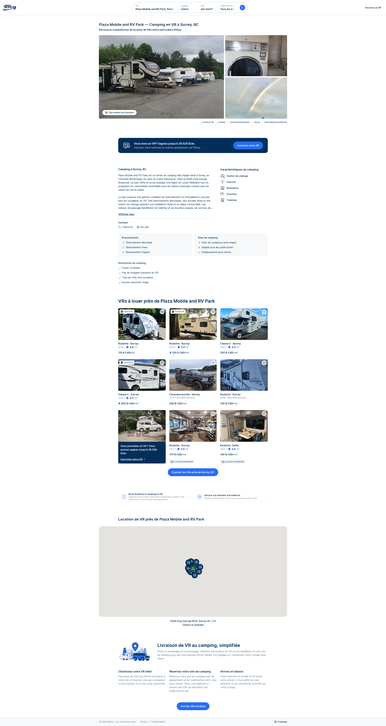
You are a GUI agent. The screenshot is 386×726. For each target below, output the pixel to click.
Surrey (257, 122)
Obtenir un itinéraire (193, 624)
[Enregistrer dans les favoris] (162, 311)
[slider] (130, 347)
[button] (155, 7)
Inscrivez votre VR (248, 145)
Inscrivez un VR (373, 7)
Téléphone (127, 227)
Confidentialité (157, 721)
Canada (221, 122)
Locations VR (208, 122)
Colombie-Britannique (239, 122)
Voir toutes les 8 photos (121, 112)
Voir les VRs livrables (193, 706)
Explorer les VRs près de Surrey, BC (193, 472)
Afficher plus (126, 214)
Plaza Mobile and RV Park (276, 122)
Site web (144, 227)
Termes (143, 721)
